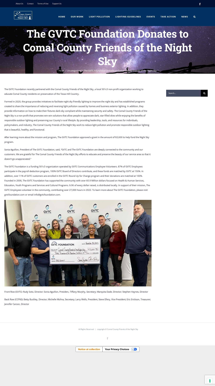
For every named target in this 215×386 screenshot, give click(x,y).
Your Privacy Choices (117, 349)
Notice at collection (89, 349)
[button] (195, 16)
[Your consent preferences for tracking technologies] (210, 381)
